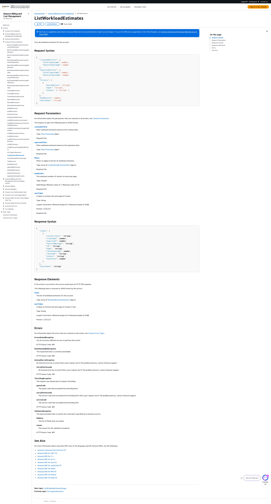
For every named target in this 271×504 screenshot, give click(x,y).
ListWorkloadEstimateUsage (55, 488)
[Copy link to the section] (32, 51)
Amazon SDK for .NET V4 (47, 453)
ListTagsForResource (55, 491)
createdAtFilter (48, 60)
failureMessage (54, 244)
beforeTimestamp (51, 65)
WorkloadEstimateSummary (59, 300)
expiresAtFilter (48, 70)
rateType (51, 254)
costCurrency (53, 236)
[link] (82, 13)
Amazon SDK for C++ (46, 456)
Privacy (46, 501)
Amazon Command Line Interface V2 (52, 450)
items (43, 231)
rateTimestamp (54, 251)
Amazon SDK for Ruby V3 (47, 478)
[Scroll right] (147, 7)
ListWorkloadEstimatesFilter (59, 165)
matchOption (52, 85)
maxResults (45, 98)
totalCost (51, 259)
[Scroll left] (105, 7)
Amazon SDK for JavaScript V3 (49, 465)
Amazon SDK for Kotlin (46, 468)
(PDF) (46, 34)
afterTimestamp (51, 62)
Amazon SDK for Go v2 (46, 459)
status (50, 256)
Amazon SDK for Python (47, 475)
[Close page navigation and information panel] (266, 31)
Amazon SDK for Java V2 (47, 462)
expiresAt (51, 241)
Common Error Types (96, 333)
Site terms (53, 501)
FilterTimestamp (47, 134)
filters (44, 80)
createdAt (51, 239)
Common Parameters (101, 118)
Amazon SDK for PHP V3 (47, 471)
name (49, 88)
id (48, 246)
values (50, 90)
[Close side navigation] (28, 13)
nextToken (45, 100)
